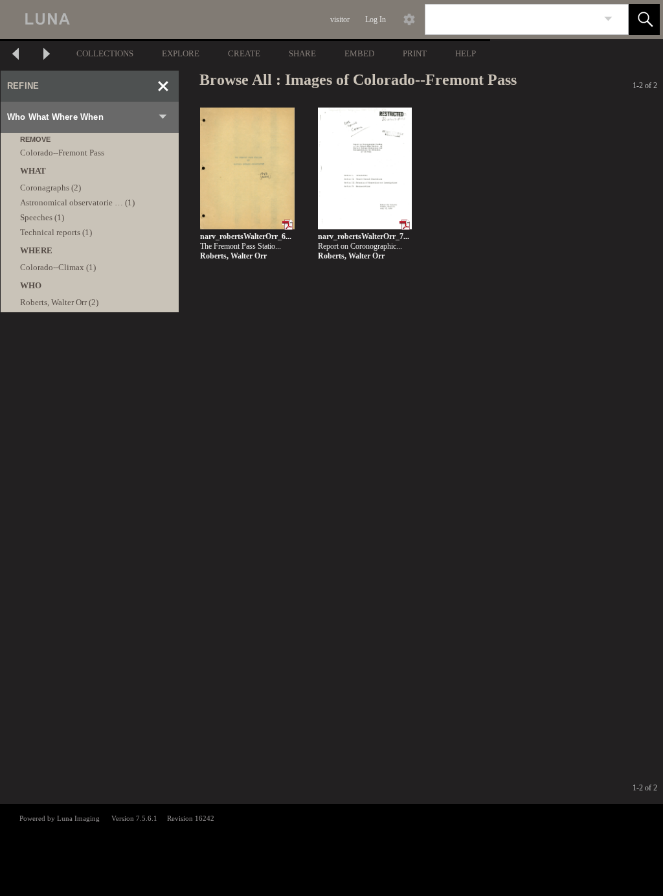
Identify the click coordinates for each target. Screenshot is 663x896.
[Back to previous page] (15, 55)
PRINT (415, 53)
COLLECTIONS (104, 53)
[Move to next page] (46, 55)
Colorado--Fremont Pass (62, 152)
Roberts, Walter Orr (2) (59, 302)
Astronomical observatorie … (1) (77, 202)
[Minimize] (163, 86)
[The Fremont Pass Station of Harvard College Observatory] (247, 168)
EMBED (359, 53)
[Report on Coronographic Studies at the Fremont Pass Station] (365, 168)
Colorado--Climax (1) (58, 267)
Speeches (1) (42, 217)
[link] (608, 19)
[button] (644, 19)
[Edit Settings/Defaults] (409, 19)
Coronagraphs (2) (50, 187)
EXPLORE (180, 53)
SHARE (302, 53)
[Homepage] (244, 19)
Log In (375, 19)
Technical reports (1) (56, 232)
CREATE (244, 53)
